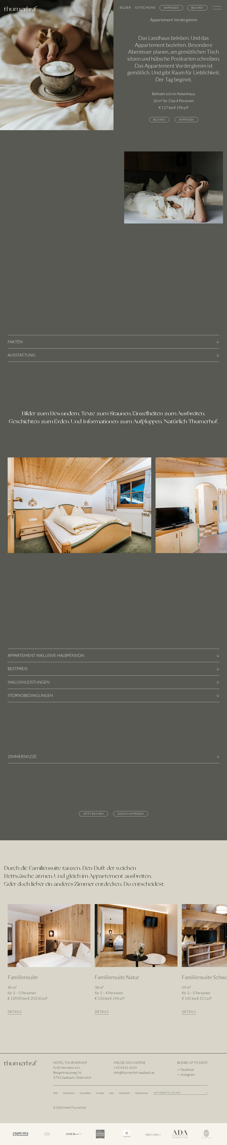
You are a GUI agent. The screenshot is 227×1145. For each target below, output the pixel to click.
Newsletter (85, 1093)
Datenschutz (141, 1093)
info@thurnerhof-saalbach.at (134, 1072)
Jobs (111, 1093)
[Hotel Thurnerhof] (20, 8)
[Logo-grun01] (47, 1134)
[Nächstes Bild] (212, 505)
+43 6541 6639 (125, 1067)
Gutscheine (145, 7)
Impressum (124, 1093)
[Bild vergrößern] (79, 505)
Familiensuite (23, 977)
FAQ (55, 1093)
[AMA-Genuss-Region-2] (100, 1134)
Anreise (100, 1093)
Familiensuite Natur (117, 977)
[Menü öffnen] (217, 8)
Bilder (125, 7)
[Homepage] (20, 1064)
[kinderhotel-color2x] (74, 1134)
